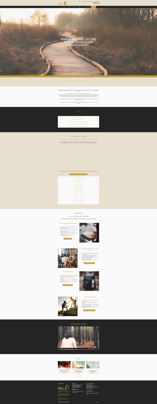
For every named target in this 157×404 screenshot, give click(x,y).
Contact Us (84, 1)
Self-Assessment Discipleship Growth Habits (78, 174)
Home (79, 1)
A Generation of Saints (82, 76)
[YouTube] (97, 2)
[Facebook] (93, 2)
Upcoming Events (68, 238)
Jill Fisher (70, 277)
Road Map (75, 76)
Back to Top (96, 76)
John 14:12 (95, 139)
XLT (93, 369)
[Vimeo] (98, 2)
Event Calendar (90, 1)
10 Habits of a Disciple (68, 76)
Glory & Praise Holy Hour (78, 369)
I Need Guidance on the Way (89, 310)
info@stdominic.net (90, 391)
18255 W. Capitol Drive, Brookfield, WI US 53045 (64, 373)
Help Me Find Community (89, 263)
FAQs (62, 76)
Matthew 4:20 (89, 81)
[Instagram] (95, 2)
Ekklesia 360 (97, 402)
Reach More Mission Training (69, 275)
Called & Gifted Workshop (64, 369)
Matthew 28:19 (91, 307)
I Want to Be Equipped (68, 285)
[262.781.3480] (92, 389)
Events (88, 76)
